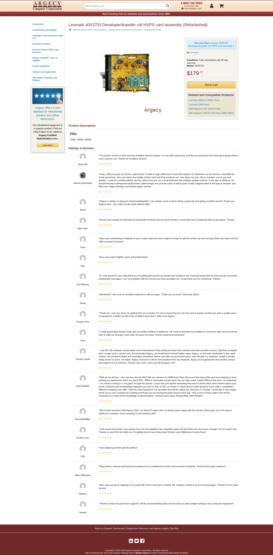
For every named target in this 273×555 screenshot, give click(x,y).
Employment (132, 528)
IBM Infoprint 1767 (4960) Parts (204, 108)
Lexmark (194, 52)
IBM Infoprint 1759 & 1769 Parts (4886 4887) (211, 113)
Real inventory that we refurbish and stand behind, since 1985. (136, 14)
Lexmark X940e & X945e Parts (204, 100)
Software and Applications (44, 72)
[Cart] (233, 4)
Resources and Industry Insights (154, 528)
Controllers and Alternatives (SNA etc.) (47, 37)
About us (99, 528)
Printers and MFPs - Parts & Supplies (44, 59)
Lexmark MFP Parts (152, 30)
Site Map (174, 528)
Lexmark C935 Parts (199, 104)
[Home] (70, 29)
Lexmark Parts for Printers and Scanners (125, 30)
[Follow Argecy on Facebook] (142, 541)
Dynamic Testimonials (114, 528)
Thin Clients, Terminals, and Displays (44, 79)
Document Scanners (41, 44)
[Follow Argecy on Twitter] (136, 541)
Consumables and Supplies (44, 30)
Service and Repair (41, 66)
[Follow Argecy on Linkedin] (131, 541)
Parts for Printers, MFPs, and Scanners (45, 51)
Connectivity (38, 24)
